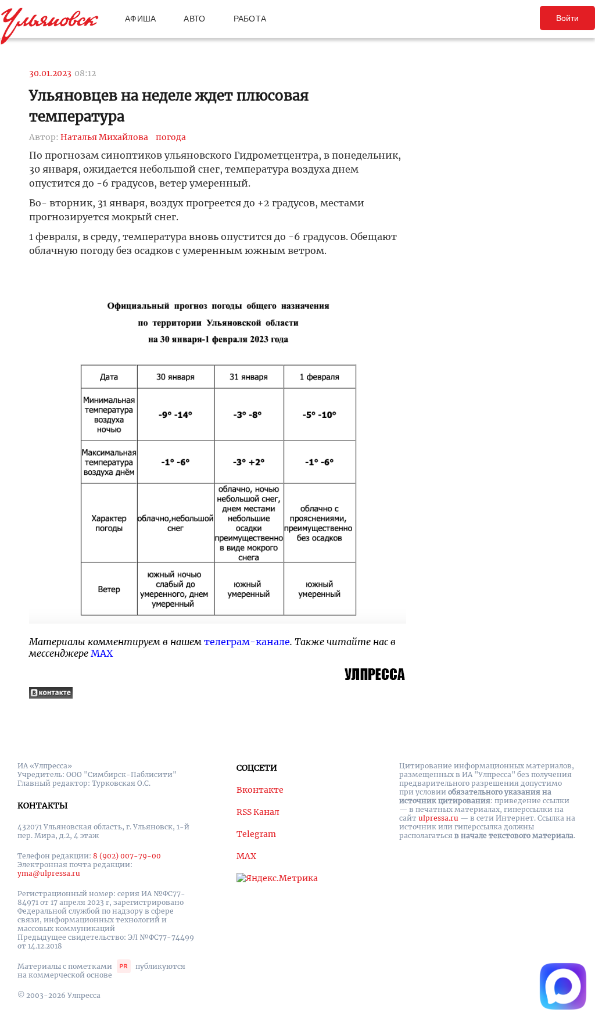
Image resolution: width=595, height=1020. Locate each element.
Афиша (140, 18)
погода (171, 137)
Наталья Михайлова (104, 137)
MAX (102, 653)
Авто (194, 18)
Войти (567, 18)
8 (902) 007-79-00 (127, 855)
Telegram (256, 834)
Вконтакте (260, 790)
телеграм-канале (247, 641)
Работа (250, 18)
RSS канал (257, 812)
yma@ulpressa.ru (48, 873)
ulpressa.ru (438, 818)
